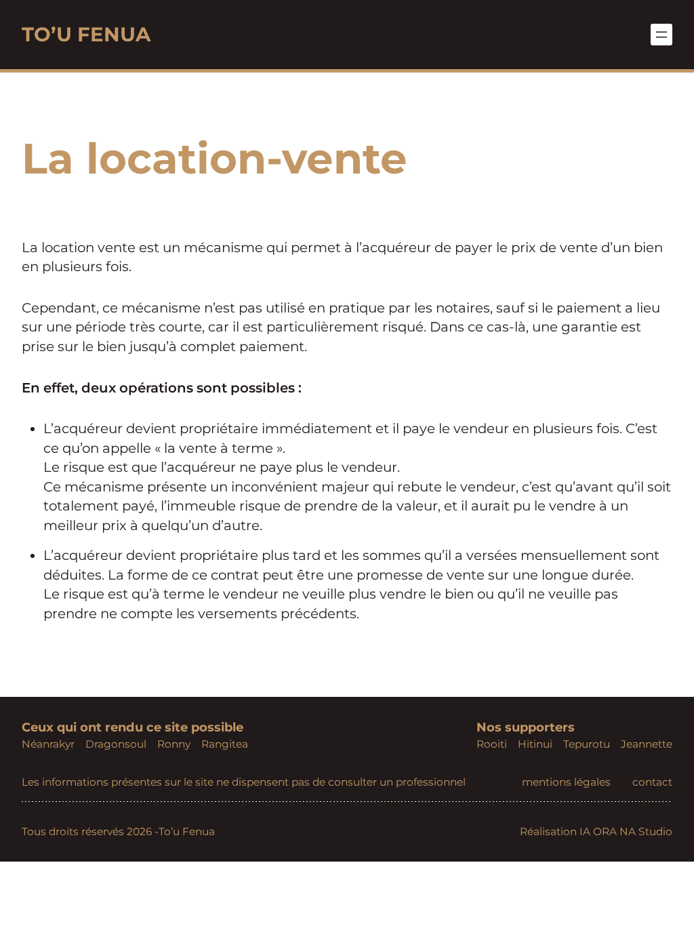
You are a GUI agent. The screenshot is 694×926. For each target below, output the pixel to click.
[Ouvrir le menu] (661, 34)
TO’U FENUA (86, 34)
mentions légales (566, 782)
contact (652, 782)
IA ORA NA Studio (625, 831)
